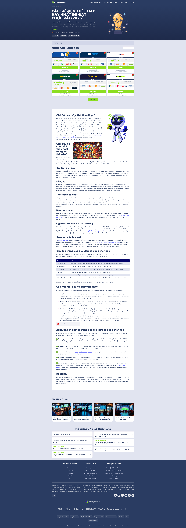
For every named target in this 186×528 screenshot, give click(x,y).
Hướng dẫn (123, 2)
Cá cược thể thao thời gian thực (83, 352)
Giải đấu (70, 476)
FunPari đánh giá (121, 93)
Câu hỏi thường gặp (90, 478)
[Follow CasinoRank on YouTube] (125, 495)
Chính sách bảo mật (99, 525)
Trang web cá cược (95, 2)
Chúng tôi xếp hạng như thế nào (114, 473)
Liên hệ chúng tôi (114, 476)
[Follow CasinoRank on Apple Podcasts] (132, 495)
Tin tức (132, 2)
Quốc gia (70, 473)
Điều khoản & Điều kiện (125, 525)
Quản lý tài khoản (91, 476)
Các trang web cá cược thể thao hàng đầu (108, 242)
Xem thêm (92, 99)
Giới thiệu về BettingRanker (113, 468)
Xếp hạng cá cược (63, 240)
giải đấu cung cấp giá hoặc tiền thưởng (99, 231)
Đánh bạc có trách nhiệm (91, 473)
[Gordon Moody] (91, 509)
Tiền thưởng (70, 468)
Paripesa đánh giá (120, 70)
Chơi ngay (65, 67)
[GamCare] (78, 509)
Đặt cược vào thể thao (110, 2)
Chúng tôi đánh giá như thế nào (114, 470)
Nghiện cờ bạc (70, 525)
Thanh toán (70, 470)
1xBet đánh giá (93, 70)
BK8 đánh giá (65, 70)
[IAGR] (60, 509)
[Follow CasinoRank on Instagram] (118, 495)
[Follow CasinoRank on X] (122, 495)
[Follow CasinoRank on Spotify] (129, 495)
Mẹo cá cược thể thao (91, 470)
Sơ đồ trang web (113, 478)
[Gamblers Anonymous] (67, 509)
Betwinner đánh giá (65, 93)
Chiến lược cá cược (91, 468)
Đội (70, 478)
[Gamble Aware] (110, 509)
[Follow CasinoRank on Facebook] (115, 495)
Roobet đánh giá (93, 93)
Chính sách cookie (59, 525)
